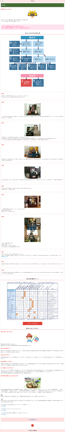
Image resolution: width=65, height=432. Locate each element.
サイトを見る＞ (4, 410)
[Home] (64, 1)
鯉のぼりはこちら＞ (5, 256)
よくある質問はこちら (32, 419)
